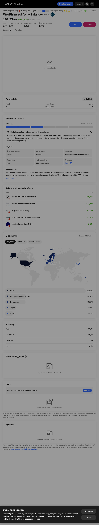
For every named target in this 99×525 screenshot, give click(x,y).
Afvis (88, 517)
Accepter (89, 511)
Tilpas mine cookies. (32, 519)
